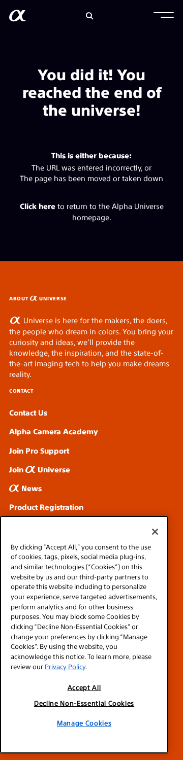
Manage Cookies (84, 722)
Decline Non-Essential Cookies (84, 703)
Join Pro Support (39, 450)
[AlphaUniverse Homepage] (17, 17)
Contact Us (28, 412)
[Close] (155, 532)
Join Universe (39, 469)
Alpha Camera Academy (53, 431)
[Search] (90, 16)
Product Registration (46, 506)
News (30, 488)
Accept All (84, 687)
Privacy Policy (65, 666)
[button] (164, 16)
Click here (37, 206)
